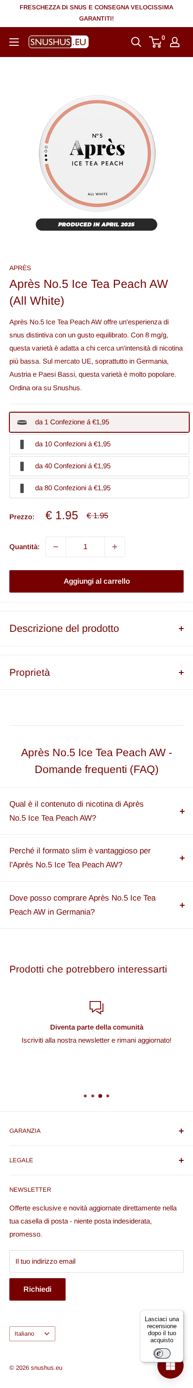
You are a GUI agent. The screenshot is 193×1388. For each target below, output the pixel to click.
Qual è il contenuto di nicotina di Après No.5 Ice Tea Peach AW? (76, 811)
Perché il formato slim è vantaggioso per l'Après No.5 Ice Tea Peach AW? (80, 857)
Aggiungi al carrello (97, 581)
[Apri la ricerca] (136, 42)
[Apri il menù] (14, 42)
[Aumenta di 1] (115, 547)
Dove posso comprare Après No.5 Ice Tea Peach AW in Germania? (82, 905)
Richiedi (37, 1289)
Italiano (24, 1333)
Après (20, 268)
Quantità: (24, 547)
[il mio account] (174, 42)
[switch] (162, 1353)
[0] (156, 42)
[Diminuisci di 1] (56, 547)
